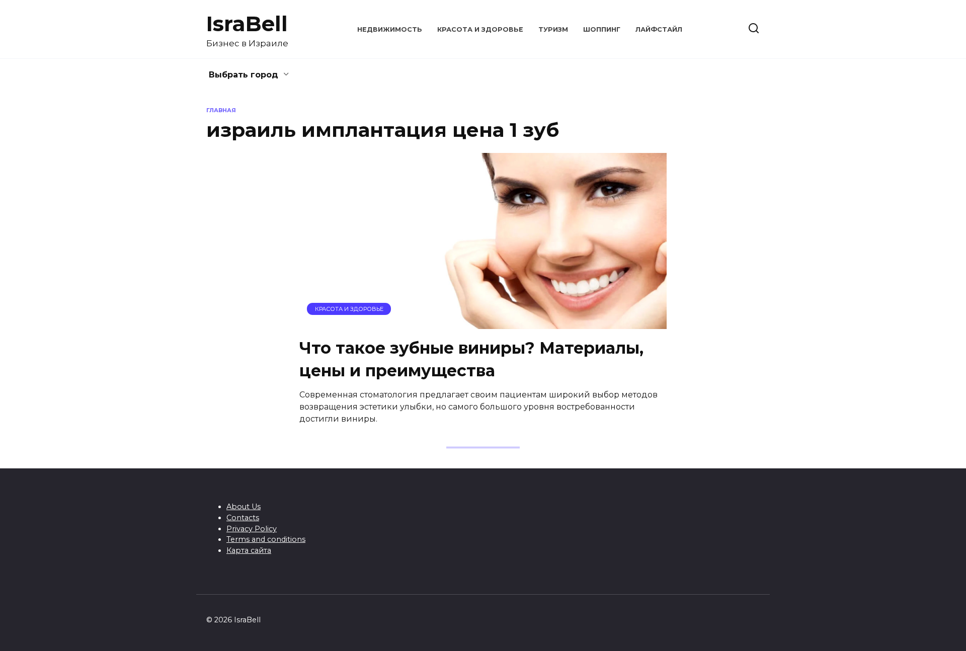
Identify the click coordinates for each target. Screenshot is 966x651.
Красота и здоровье (480, 29)
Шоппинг (601, 29)
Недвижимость (389, 29)
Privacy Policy (251, 528)
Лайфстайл (658, 29)
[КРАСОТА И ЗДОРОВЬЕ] (483, 323)
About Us (243, 506)
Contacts (242, 517)
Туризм (553, 29)
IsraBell (247, 24)
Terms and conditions (265, 539)
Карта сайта (248, 550)
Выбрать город (243, 74)
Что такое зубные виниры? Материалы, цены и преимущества (471, 359)
